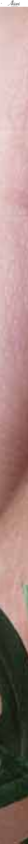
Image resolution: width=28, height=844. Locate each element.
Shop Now (20, 429)
